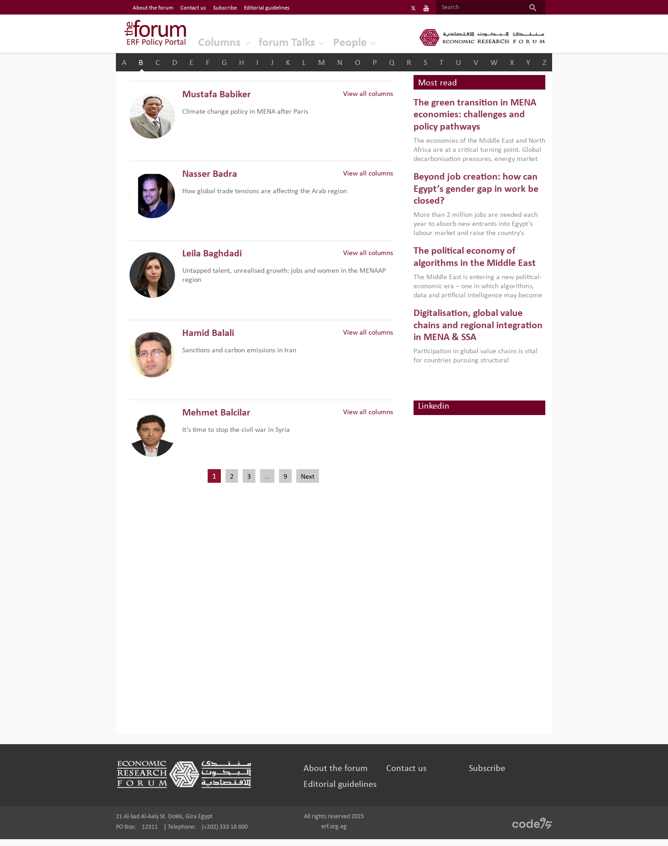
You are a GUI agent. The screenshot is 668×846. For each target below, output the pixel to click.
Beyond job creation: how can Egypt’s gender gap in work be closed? (476, 189)
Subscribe (225, 8)
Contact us (193, 8)
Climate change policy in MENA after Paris (245, 111)
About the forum (153, 8)
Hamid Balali (208, 333)
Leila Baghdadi (212, 254)
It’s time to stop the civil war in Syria (236, 430)
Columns (219, 43)
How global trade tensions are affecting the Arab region (264, 191)
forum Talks (287, 43)
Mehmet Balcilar (216, 413)
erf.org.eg (334, 826)
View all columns (368, 94)
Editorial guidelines (266, 8)
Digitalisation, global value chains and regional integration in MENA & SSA (478, 325)
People (350, 43)
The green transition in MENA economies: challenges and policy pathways (475, 115)
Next (307, 477)
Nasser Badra (209, 174)
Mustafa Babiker (216, 95)
